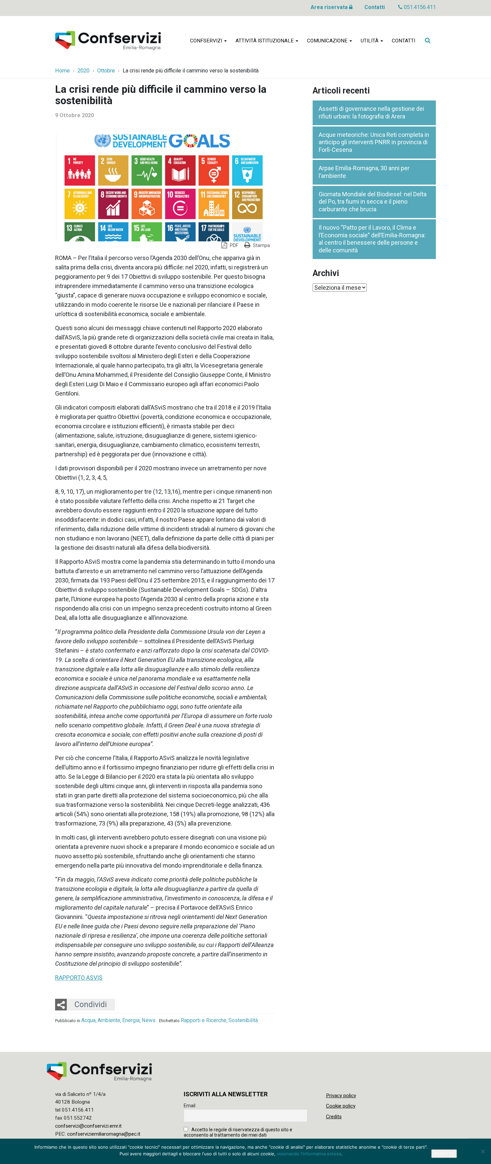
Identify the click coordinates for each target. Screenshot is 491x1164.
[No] (482, 1151)
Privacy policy (341, 1096)
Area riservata (330, 7)
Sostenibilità (243, 1020)
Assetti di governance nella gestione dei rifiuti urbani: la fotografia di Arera (371, 112)
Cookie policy (340, 1106)
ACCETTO (444, 1153)
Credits (334, 1117)
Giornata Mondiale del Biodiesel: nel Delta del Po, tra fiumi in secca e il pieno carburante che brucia (373, 202)
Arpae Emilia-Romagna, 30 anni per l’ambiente (364, 172)
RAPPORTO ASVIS (79, 977)
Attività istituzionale (265, 41)
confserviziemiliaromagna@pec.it (103, 1134)
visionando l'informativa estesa (309, 1153)
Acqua (88, 1020)
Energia (131, 1020)
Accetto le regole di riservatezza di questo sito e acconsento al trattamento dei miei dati (238, 1132)
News (149, 1020)
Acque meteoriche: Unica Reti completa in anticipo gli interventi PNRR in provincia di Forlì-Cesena (374, 142)
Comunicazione (328, 41)
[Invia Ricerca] (428, 40)
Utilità (370, 41)
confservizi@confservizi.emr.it (88, 1126)
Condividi (90, 1004)
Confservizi (206, 41)
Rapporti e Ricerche (203, 1020)
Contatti (374, 7)
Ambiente (109, 1020)
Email (189, 1105)
